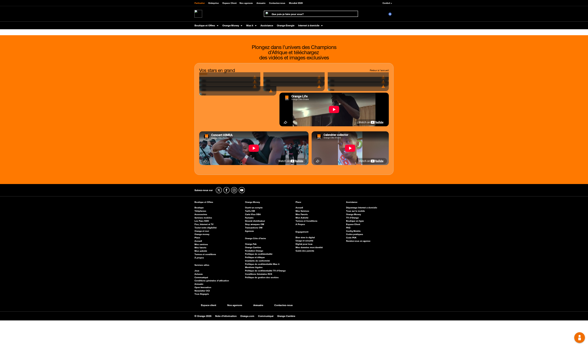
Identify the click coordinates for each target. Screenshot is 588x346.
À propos (199, 257)
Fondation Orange (254, 250)
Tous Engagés (201, 294)
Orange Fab (251, 244)
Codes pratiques (354, 234)
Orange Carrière (253, 247)
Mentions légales (253, 267)
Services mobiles (203, 217)
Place (197, 237)
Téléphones (200, 211)
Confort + (387, 3)
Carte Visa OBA (253, 214)
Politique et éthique (255, 257)
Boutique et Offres (203, 202)
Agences (249, 231)
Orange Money (252, 202)
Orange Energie (285, 25)
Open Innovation (202, 287)
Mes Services (302, 211)
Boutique (199, 207)
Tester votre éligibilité (205, 227)
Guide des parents (305, 250)
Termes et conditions (205, 254)
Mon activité (200, 251)
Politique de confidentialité (258, 254)
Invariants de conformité (257, 260)
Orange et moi (201, 231)
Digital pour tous (304, 244)
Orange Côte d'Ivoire (255, 238)
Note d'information (226, 316)
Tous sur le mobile (355, 211)
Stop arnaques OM (254, 224)
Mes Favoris (302, 214)
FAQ (348, 227)
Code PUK (351, 237)
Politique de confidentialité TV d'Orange (265, 270)
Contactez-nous (277, 3)
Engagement (302, 232)
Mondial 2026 (296, 3)
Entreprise (213, 3)
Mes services (201, 244)
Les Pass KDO (201, 221)
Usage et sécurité (304, 240)
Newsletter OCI (202, 290)
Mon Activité (302, 217)
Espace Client (229, 3)
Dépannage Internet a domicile (361, 207)
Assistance (266, 25)
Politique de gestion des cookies (262, 277)
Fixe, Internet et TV (203, 224)
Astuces (198, 274)
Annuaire (260, 3)
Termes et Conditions (306, 221)
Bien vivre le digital (305, 237)
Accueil (198, 241)
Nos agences (246, 3)
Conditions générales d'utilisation (211, 280)
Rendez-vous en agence (358, 241)
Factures (249, 217)
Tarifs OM (250, 211)
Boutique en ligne (355, 221)
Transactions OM (253, 227)
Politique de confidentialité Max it (262, 264)
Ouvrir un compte (253, 207)
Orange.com (247, 316)
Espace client (208, 305)
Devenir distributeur (255, 221)
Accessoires (200, 214)
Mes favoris (200, 247)
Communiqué (201, 277)
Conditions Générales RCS (258, 274)
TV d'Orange (352, 217)
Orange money (201, 234)
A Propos (300, 224)
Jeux (196, 270)
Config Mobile (353, 231)
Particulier (199, 3)
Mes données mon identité (309, 247)
